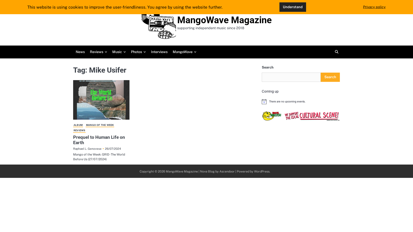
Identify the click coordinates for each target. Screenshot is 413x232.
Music (117, 52)
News (80, 52)
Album (78, 125)
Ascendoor (227, 171)
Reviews (96, 52)
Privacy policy (374, 7)
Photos (136, 52)
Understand (293, 7)
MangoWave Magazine (224, 20)
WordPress (262, 171)
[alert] (301, 101)
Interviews (159, 52)
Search (267, 67)
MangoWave (183, 52)
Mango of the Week (100, 125)
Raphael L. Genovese (87, 148)
